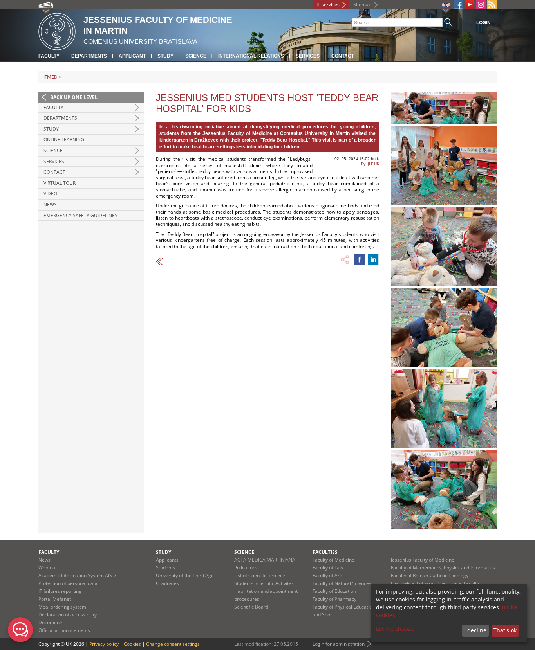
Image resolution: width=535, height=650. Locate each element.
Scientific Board (251, 606)
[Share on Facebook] (359, 259)
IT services (328, 4)
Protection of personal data (68, 583)
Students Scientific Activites (264, 583)
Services (308, 56)
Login (483, 22)
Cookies (132, 644)
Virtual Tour (59, 183)
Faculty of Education (334, 591)
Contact (342, 56)
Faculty (49, 56)
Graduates (167, 583)
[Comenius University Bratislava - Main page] (57, 30)
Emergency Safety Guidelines (80, 215)
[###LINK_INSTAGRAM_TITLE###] (481, 4)
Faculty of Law (328, 567)
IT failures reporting (59, 591)
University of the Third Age (185, 575)
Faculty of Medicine (333, 559)
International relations (251, 56)
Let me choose (395, 628)
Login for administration (339, 644)
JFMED (50, 77)
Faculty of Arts (328, 575)
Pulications (246, 567)
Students (165, 567)
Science (195, 56)
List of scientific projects (260, 575)
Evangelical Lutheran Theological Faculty (435, 583)
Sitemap (362, 4)
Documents (50, 622)
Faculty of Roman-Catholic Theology (429, 575)
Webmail (48, 567)
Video (50, 193)
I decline (475, 630)
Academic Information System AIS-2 (77, 575)
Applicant (132, 56)
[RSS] (492, 4)
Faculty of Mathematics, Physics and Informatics (443, 567)
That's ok (505, 630)
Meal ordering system (62, 606)
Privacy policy (104, 644)
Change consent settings (173, 644)
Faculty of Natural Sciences (342, 583)
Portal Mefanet (54, 599)
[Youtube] (469, 4)
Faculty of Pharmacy (334, 599)
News (50, 204)
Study (165, 56)
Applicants (167, 559)
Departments (89, 56)
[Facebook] (458, 4)
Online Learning (63, 139)
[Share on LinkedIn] (373, 259)
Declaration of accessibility (67, 614)
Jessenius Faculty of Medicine (422, 559)
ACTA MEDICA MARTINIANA (264, 559)
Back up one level (74, 97)
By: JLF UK (370, 163)
